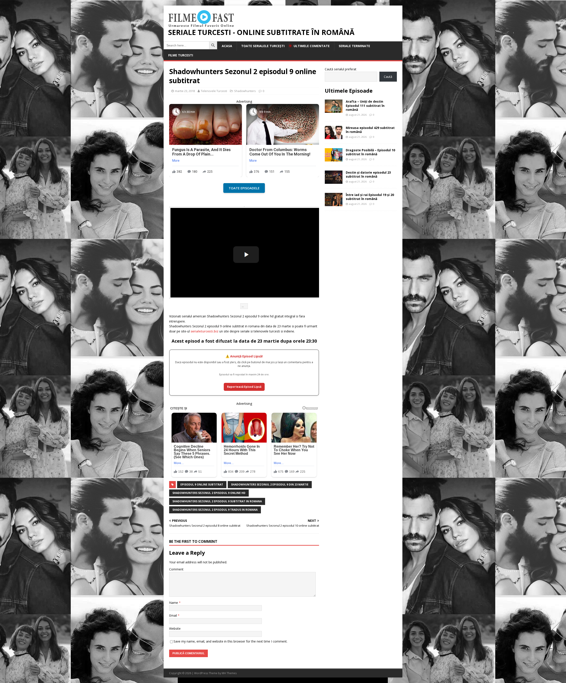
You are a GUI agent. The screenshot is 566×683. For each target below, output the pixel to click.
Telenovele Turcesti (214, 91)
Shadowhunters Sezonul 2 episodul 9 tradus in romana (215, 510)
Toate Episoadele (244, 188)
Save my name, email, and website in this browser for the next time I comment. (230, 641)
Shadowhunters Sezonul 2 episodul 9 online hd (208, 493)
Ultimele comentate (312, 46)
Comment (176, 569)
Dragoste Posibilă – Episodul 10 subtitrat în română (370, 152)
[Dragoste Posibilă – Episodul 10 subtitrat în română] (333, 159)
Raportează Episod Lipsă (244, 387)
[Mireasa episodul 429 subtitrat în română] (333, 136)
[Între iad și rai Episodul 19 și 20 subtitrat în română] (333, 203)
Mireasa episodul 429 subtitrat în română (370, 130)
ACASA (227, 46)
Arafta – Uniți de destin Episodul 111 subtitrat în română (365, 105)
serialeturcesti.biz (204, 331)
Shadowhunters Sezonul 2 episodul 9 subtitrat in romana (217, 501)
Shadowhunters (245, 91)
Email (173, 615)
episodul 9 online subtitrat (201, 484)
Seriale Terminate (354, 46)
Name (174, 603)
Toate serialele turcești (263, 46)
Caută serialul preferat (340, 69)
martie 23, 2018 (185, 91)
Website (175, 628)
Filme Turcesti (180, 55)
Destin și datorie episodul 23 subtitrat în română (368, 174)
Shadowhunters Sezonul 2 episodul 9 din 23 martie (269, 484)
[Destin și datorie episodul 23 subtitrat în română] (333, 181)
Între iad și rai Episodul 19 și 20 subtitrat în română (370, 197)
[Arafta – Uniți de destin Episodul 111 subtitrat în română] (333, 110)
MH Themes (229, 673)
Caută (388, 77)
